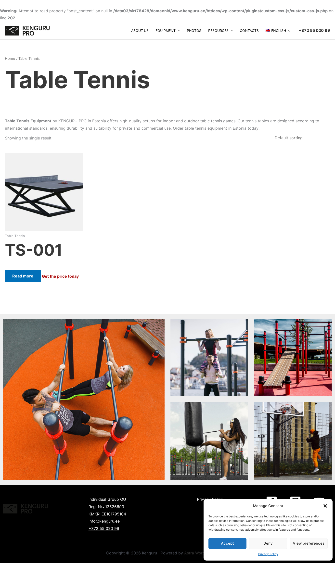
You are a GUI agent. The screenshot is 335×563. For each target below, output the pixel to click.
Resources (218, 30)
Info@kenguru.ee (104, 521)
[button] (325, 505)
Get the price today (60, 276)
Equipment (165, 30)
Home (10, 58)
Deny (268, 543)
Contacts (249, 30)
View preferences (308, 543)
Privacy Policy (268, 554)
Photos (194, 30)
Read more (22, 276)
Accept (227, 543)
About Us (140, 30)
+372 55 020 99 (104, 528)
